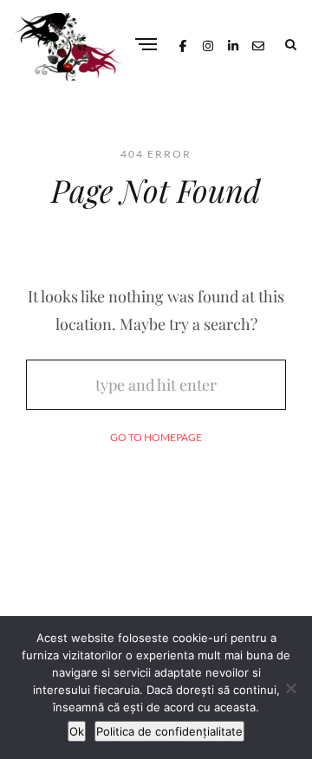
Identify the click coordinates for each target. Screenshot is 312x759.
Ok (76, 731)
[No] (290, 688)
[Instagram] (208, 44)
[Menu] (146, 45)
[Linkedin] (233, 44)
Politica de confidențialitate (169, 731)
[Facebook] (183, 44)
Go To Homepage (156, 437)
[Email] (258, 44)
